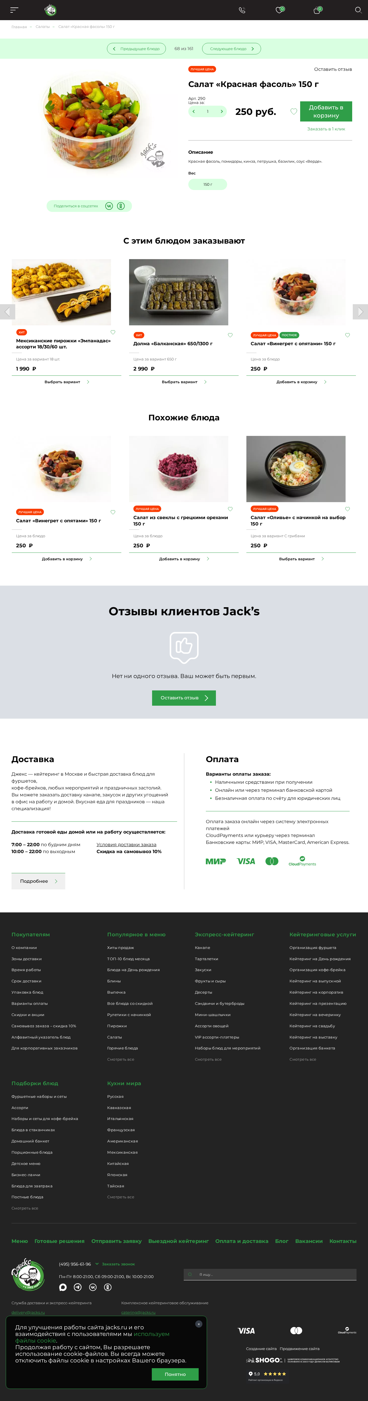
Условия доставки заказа (126, 844)
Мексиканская (122, 1152)
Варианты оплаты (30, 1003)
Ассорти (20, 1107)
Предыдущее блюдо (140, 48)
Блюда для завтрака (32, 1186)
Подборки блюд (35, 1083)
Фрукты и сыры (210, 981)
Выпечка (116, 992)
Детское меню (26, 1163)
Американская (122, 1141)
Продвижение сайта (300, 1348)
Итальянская (120, 1118)
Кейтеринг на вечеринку (315, 1014)
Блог (281, 1241)
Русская (115, 1096)
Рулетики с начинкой (129, 1014)
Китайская (118, 1163)
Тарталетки (206, 958)
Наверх (4, 350)
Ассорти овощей (212, 1026)
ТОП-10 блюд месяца (128, 958)
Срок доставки (26, 981)
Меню (20, 1241)
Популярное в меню (136, 934)
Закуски (203, 969)
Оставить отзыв (333, 69)
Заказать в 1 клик (326, 129)
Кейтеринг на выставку (313, 1037)
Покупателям (31, 934)
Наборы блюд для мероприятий (228, 1048)
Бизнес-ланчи (26, 1174)
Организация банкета (312, 1048)
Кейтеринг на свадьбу (312, 1026)
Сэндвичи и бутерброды (220, 1003)
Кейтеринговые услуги (323, 934)
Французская (121, 1129)
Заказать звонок (118, 1264)
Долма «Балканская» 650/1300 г (172, 343)
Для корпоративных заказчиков (45, 1048)
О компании (24, 947)
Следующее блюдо (228, 48)
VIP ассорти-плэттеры (217, 1037)
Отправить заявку (116, 1241)
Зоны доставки (27, 958)
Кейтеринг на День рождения (320, 958)
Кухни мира (124, 1083)
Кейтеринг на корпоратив (316, 992)
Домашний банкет (30, 1141)
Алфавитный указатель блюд (41, 1037)
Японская (117, 1174)
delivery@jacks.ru (28, 1312)
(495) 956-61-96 (75, 1264)
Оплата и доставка (242, 1241)
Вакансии (309, 1241)
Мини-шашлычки (213, 1014)
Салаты (114, 1037)
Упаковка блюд (27, 992)
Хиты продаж (120, 947)
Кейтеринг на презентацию (318, 1003)
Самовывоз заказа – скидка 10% (44, 1026)
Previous (7, 311)
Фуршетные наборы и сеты (39, 1096)
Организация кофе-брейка (318, 969)
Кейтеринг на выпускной (315, 981)
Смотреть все (120, 1059)
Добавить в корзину (326, 111)
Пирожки (117, 1026)
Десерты (203, 992)
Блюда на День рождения (133, 969)
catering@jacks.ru (138, 1312)
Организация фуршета (313, 947)
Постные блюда (27, 1197)
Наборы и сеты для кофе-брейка (45, 1118)
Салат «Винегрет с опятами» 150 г (293, 343)
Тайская (115, 1186)
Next (360, 311)
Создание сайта (261, 1348)
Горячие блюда (122, 1048)
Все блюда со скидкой (130, 1003)
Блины (114, 981)
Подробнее (34, 881)
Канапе (202, 947)
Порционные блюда (32, 1152)
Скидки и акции (28, 1014)
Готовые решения (59, 1241)
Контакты (342, 1241)
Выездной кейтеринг (178, 1241)
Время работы (26, 969)
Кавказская (119, 1107)
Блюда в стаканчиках (33, 1129)
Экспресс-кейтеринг (224, 934)
